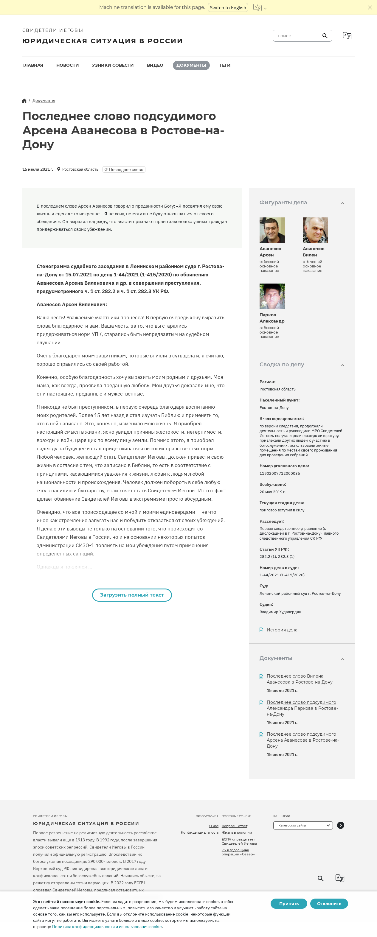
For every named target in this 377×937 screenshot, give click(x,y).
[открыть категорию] (340, 825)
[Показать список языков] (260, 7)
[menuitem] (33, 65)
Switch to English (228, 7)
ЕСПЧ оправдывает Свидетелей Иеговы (239, 841)
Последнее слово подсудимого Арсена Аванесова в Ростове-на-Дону (303, 740)
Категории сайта (292, 825)
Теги (225, 65)
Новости (67, 65)
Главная (32, 65)
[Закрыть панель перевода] (370, 7)
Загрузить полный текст (132, 595)
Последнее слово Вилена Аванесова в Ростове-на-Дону (300, 679)
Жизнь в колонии (237, 832)
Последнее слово (126, 169)
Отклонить (329, 903)
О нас (213, 826)
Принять (289, 903)
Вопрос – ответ (234, 826)
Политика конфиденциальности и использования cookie (107, 926)
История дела (282, 630)
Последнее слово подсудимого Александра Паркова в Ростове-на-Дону (302, 708)
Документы (191, 65)
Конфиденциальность (199, 832)
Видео (155, 65)
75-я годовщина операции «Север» (238, 852)
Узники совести (113, 65)
